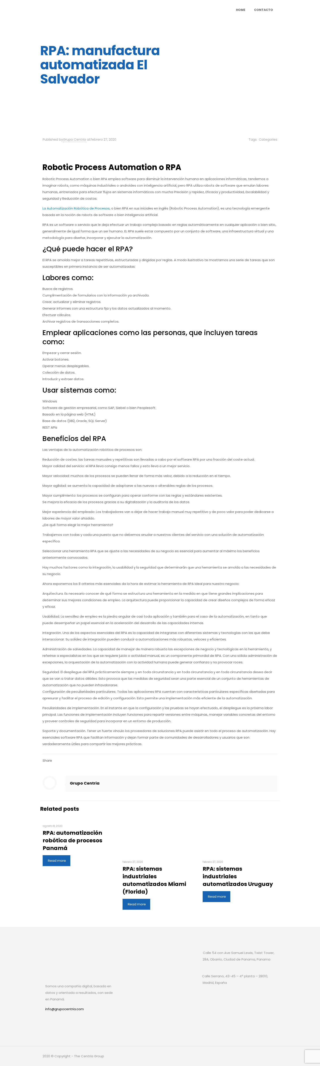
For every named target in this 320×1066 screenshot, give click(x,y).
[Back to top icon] (272, 1055)
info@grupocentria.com (64, 1009)
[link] (49, 1023)
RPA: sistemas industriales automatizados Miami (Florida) (154, 880)
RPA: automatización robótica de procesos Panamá (72, 840)
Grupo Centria (74, 139)
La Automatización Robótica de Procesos (76, 208)
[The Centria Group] (86, 10)
